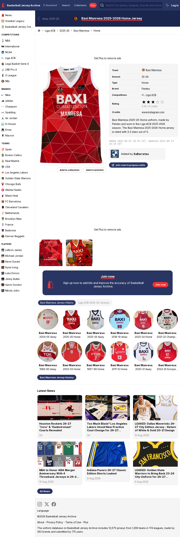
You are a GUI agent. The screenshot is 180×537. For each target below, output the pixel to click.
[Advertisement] (107, 47)
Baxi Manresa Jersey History (57, 377)
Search (66, 5)
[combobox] (133, 5)
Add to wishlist (95, 170)
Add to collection (69, 170)
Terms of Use (73, 522)
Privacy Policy (55, 522)
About (40, 522)
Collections (80, 5)
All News (45, 491)
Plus (93, 5)
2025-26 (64, 30)
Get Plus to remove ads (107, 58)
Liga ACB (50, 30)
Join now (160, 284)
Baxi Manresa (81, 30)
